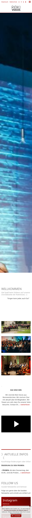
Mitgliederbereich (26, 2)
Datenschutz (13, 2)
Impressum (4, 2)
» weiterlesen (25, 404)
